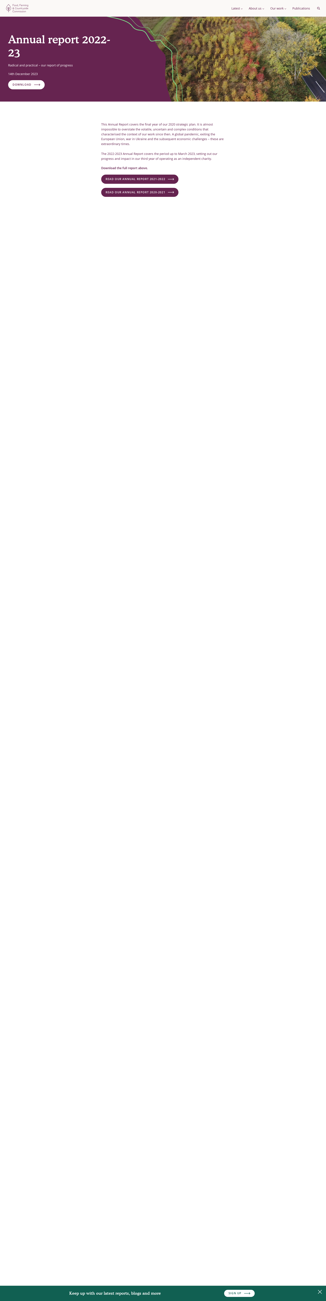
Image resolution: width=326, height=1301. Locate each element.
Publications (301, 8)
